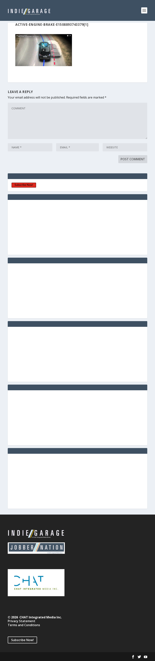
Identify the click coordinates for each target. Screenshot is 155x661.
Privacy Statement (21, 621)
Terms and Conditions (24, 625)
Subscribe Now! (24, 185)
